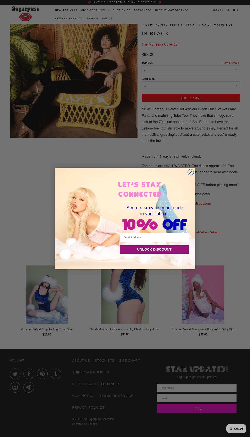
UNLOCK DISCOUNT (154, 249)
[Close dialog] (191, 172)
